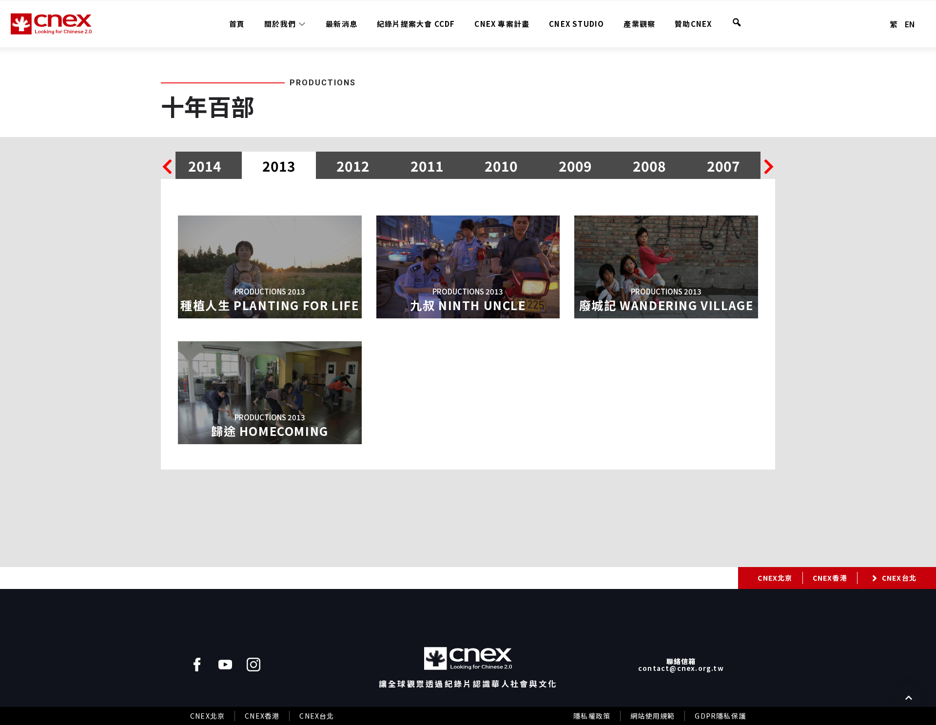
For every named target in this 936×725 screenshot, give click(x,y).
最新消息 (341, 24)
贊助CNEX (693, 24)
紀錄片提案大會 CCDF (416, 24)
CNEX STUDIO (576, 24)
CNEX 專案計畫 (501, 24)
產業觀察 (639, 24)
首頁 (237, 24)
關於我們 (280, 24)
